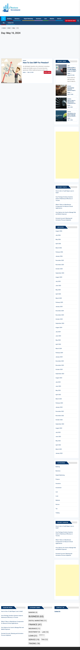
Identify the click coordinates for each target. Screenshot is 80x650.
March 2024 (59, 348)
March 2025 (59, 298)
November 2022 (60, 415)
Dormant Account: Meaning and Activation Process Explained (64, 219)
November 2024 (60, 315)
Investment (58, 487)
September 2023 (60, 373)
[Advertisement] (40, 47)
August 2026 (59, 231)
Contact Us (11, 23)
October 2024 (59, 319)
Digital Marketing (28, 18)
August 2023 (59, 378)
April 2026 (58, 243)
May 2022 (58, 440)
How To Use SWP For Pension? (36, 63)
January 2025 (59, 306)
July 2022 (58, 432)
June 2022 (58, 436)
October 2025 (59, 269)
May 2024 (58, 340)
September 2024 (60, 323)
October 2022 (59, 419)
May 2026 (58, 239)
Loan (45, 18)
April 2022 (58, 445)
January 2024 (59, 357)
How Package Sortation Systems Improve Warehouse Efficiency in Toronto (71, 91)
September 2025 (60, 273)
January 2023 (59, 407)
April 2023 (58, 394)
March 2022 (59, 449)
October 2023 (59, 369)
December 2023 (60, 361)
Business (17, 18)
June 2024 (58, 336)
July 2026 (58, 235)
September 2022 (60, 424)
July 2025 (58, 281)
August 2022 (59, 428)
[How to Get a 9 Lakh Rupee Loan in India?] (61, 69)
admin (24, 72)
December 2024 (60, 310)
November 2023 (60, 365)
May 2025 (58, 290)
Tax (4, 23)
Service (59, 18)
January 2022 (59, 453)
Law (57, 492)
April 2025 (58, 294)
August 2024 (59, 327)
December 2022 (60, 411)
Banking (9, 18)
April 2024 (58, 344)
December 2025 (60, 260)
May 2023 (58, 390)
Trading (69, 111)
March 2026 (59, 248)
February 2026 (59, 252)
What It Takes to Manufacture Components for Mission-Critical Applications (71, 103)
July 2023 (58, 382)
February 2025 (59, 302)
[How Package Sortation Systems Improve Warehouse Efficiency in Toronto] (61, 90)
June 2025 (58, 285)
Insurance (38, 18)
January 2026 (59, 256)
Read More (47, 72)
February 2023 (59, 403)
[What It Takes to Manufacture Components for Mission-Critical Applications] (61, 103)
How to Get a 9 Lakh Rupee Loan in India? (71, 69)
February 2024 (59, 352)
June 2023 (58, 386)
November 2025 (60, 264)
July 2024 (58, 331)
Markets (52, 18)
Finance (24, 60)
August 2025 (59, 277)
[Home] (3, 19)
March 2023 (59, 399)
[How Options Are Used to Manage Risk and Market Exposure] (61, 115)
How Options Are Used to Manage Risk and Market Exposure (71, 115)
